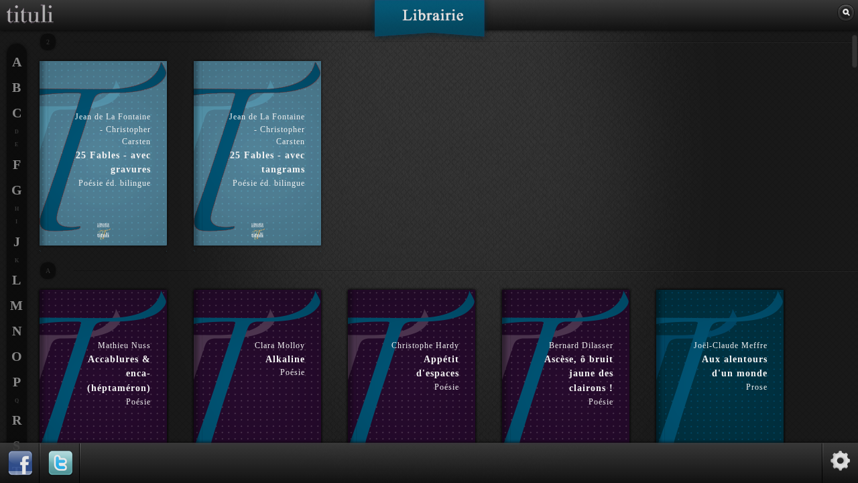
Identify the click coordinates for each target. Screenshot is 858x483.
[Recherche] (846, 12)
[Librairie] (429, 23)
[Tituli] (30, 5)
